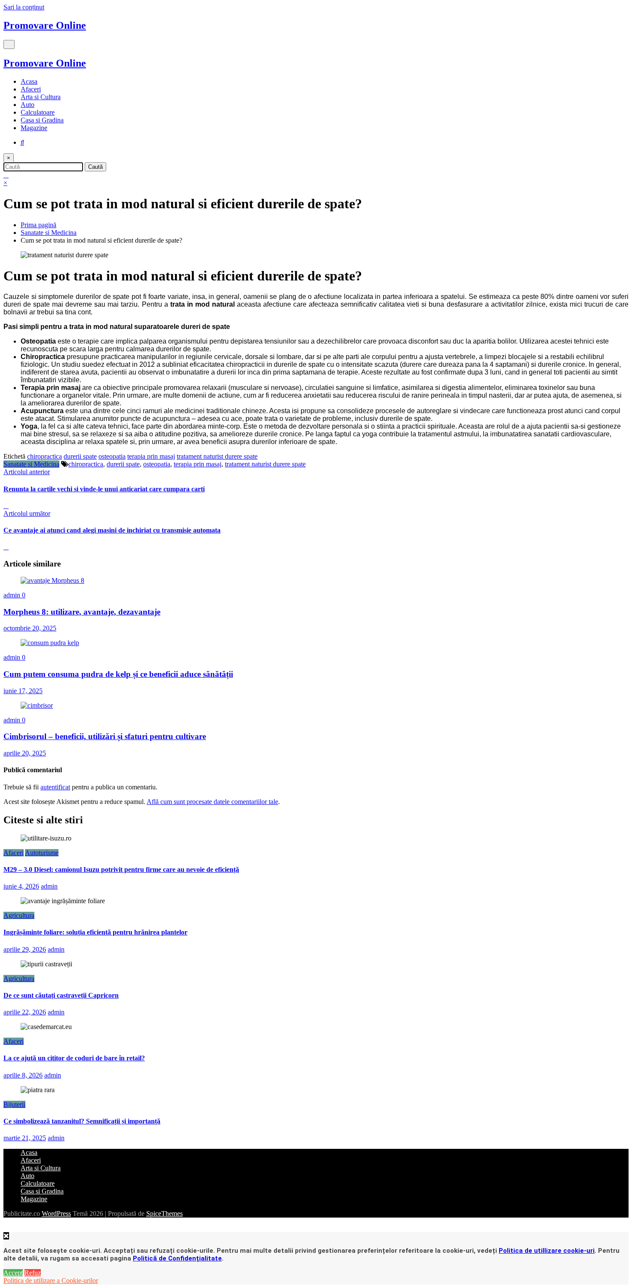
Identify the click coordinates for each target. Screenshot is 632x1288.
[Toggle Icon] (6, 175)
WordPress (56, 1213)
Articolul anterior (26, 471)
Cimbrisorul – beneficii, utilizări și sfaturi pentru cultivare (104, 736)
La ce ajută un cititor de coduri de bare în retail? (74, 1058)
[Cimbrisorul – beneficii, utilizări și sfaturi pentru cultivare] (37, 705)
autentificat (55, 787)
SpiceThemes (164, 1213)
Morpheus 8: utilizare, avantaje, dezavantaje (81, 611)
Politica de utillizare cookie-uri (547, 1251)
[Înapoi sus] (6, 1228)
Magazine (34, 127)
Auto (27, 104)
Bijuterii (14, 1104)
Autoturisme (41, 852)
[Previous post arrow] (6, 505)
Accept (13, 1272)
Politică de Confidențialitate (177, 1258)
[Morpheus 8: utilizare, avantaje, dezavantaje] (52, 580)
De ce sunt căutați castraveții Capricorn (61, 995)
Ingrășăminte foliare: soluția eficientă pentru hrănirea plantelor (95, 932)
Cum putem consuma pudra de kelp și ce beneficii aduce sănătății (118, 674)
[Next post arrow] (6, 547)
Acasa (29, 81)
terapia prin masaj (151, 456)
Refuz (33, 1272)
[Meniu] (9, 44)
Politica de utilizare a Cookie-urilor (50, 1280)
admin (12, 595)
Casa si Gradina (42, 120)
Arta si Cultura (41, 96)
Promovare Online (44, 25)
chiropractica (44, 456)
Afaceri (31, 89)
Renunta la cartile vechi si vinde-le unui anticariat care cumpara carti (104, 489)
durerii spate (80, 456)
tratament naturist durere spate (217, 456)
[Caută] (22, 142)
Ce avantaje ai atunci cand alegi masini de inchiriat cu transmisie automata (112, 530)
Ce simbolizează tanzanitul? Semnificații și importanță (81, 1121)
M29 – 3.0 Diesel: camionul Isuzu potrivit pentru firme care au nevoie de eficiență (121, 869)
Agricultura (18, 915)
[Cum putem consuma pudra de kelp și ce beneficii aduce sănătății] (50, 642)
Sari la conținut (23, 7)
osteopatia (112, 456)
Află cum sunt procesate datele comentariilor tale (212, 801)
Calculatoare (38, 112)
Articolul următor (26, 513)
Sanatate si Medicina (31, 464)
